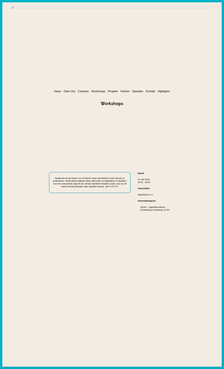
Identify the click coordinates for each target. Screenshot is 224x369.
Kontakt (150, 91)
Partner (125, 91)
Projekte (113, 91)
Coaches (83, 91)
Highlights (164, 91)
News (57, 91)
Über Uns (69, 91)
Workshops (98, 91)
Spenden (137, 91)
